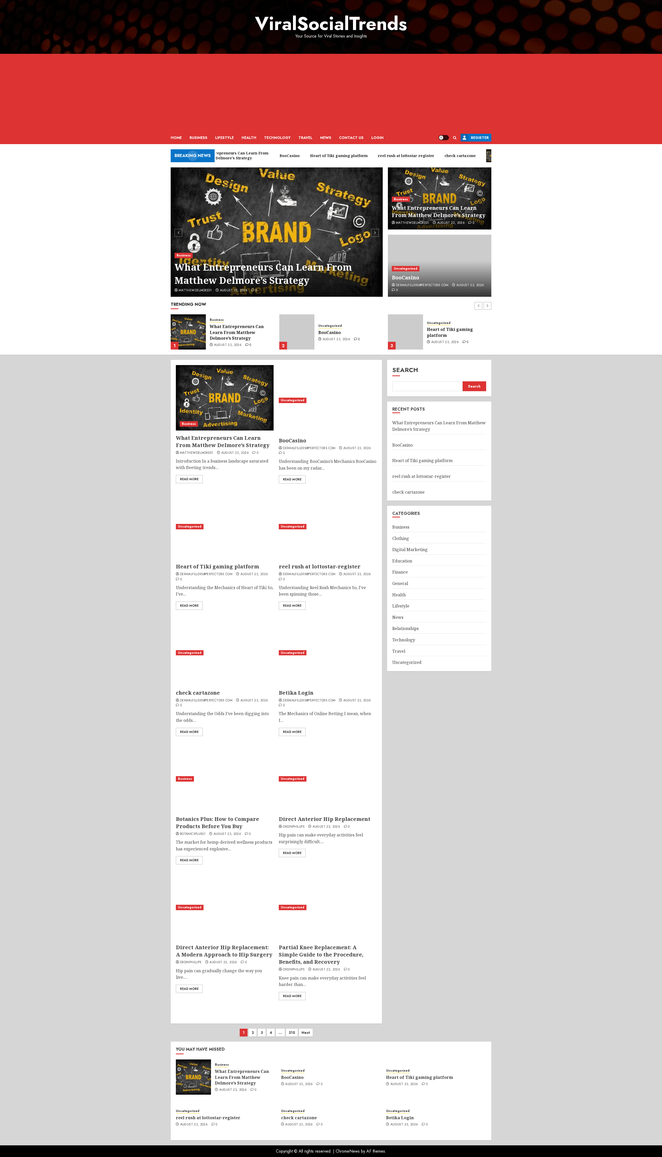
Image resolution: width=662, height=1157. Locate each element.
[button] (455, 138)
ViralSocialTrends (331, 23)
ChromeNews (348, 1151)
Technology (277, 137)
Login (377, 137)
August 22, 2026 (326, 827)
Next (306, 1032)
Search (405, 369)
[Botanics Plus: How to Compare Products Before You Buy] (225, 779)
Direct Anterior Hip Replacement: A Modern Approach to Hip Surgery (224, 951)
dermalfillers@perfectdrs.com (422, 285)
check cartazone (198, 692)
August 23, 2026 (233, 290)
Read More (189, 479)
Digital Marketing (410, 549)
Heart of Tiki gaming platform (341, 332)
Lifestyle (224, 137)
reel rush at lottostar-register (459, 332)
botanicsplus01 (193, 834)
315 (292, 1032)
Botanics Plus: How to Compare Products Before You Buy (217, 822)
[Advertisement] (331, 92)
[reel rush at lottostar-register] (405, 332)
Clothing (400, 538)
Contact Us (351, 137)
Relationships (405, 628)
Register (480, 137)
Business (198, 137)
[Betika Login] (328, 652)
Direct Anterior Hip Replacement (324, 818)
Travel (305, 137)
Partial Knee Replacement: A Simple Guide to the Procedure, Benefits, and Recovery (321, 954)
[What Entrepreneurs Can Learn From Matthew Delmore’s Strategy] (277, 232)
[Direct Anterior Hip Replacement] (328, 779)
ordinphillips (294, 827)
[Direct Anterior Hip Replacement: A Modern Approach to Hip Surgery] (225, 907)
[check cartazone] (225, 652)
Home (176, 137)
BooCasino (405, 277)
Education (402, 561)
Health (249, 137)
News (325, 137)
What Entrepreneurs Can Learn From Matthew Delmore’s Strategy (263, 273)
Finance (400, 572)
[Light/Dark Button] (444, 137)
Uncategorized (405, 268)
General (400, 583)
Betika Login (296, 692)
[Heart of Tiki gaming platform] (296, 332)
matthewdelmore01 (195, 290)
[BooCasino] (188, 332)
